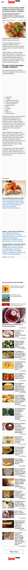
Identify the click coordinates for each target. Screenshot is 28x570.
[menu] (2, 2)
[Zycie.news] (14, 2)
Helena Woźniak (10, 20)
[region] (14, 85)
